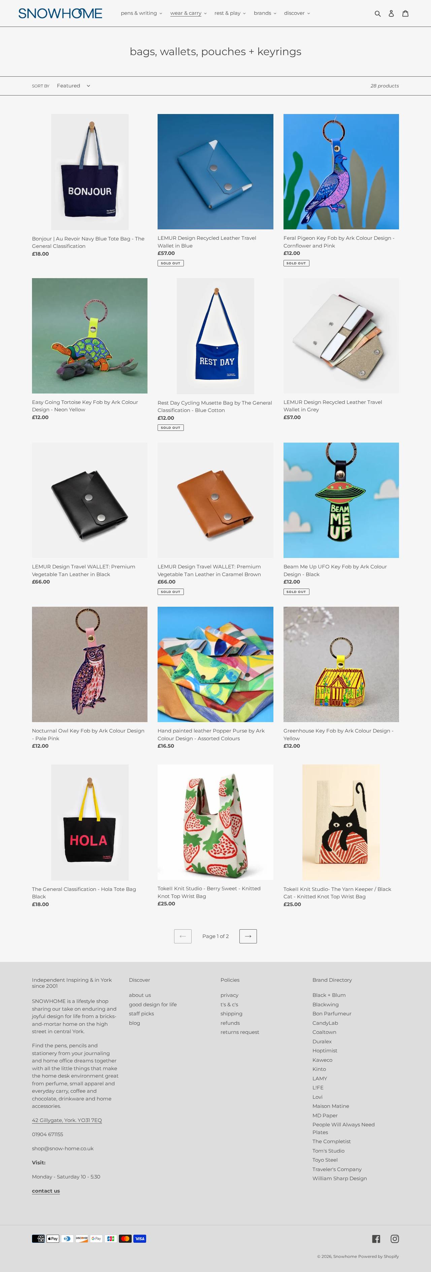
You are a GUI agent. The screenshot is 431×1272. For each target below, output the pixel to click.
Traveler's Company (337, 1169)
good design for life (153, 1004)
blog (134, 1023)
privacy (229, 995)
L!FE (318, 1087)
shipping (231, 1013)
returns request (240, 1032)
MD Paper (325, 1115)
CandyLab (325, 1023)
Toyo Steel (325, 1160)
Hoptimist (324, 1050)
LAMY (319, 1078)
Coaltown (324, 1032)
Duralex (322, 1041)
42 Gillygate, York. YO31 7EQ (67, 1120)
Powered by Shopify (378, 1256)
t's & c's (229, 1004)
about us (140, 995)
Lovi (317, 1097)
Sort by (40, 85)
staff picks (141, 1013)
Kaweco (322, 1060)
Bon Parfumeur (332, 1013)
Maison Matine (330, 1106)
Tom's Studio (328, 1151)
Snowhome (345, 1256)
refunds (230, 1023)
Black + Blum (329, 995)
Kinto (319, 1069)
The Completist (331, 1141)
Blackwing (325, 1004)
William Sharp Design (339, 1178)
